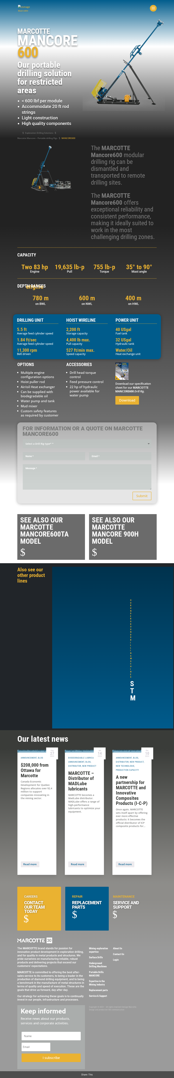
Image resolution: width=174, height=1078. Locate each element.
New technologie (125, 766)
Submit (142, 496)
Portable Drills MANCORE (96, 974)
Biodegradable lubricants (83, 758)
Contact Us (118, 954)
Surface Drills (96, 957)
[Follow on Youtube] (97, 1016)
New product (89, 766)
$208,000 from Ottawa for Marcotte (35, 770)
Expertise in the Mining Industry (97, 983)
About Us (117, 948)
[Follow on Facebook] (90, 1016)
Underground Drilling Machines (98, 965)
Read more (30, 864)
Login (116, 959)
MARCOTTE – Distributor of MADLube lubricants (81, 781)
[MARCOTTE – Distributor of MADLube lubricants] (84, 751)
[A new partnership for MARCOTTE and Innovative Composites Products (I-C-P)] (132, 751)
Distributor (74, 766)
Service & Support (98, 995)
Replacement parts (98, 990)
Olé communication (116, 1010)
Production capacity (127, 770)
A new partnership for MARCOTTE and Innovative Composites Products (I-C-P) (131, 790)
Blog (40, 758)
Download (127, 400)
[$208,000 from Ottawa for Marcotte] (36, 751)
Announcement (29, 758)
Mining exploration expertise (98, 950)
